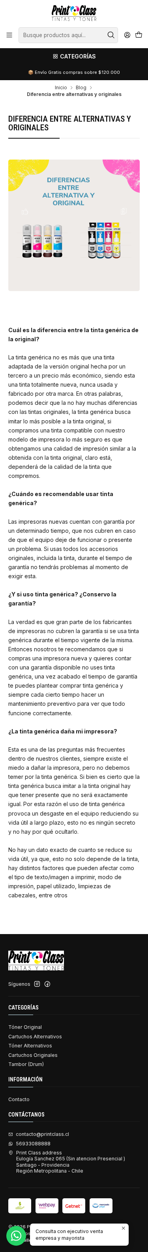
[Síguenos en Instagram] (37, 984)
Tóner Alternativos (30, 1046)
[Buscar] (111, 35)
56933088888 (33, 1144)
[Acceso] (127, 35)
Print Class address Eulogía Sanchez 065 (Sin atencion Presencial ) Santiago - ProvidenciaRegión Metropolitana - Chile (70, 1162)
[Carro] (138, 35)
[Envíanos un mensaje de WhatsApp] (16, 1236)
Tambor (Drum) (26, 1064)
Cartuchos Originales (33, 1055)
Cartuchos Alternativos (35, 1037)
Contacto (19, 1099)
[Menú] (9, 35)
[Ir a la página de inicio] (74, 13)
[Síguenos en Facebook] (47, 984)
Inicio (61, 87)
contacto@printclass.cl (42, 1134)
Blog (81, 87)
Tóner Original (25, 1027)
